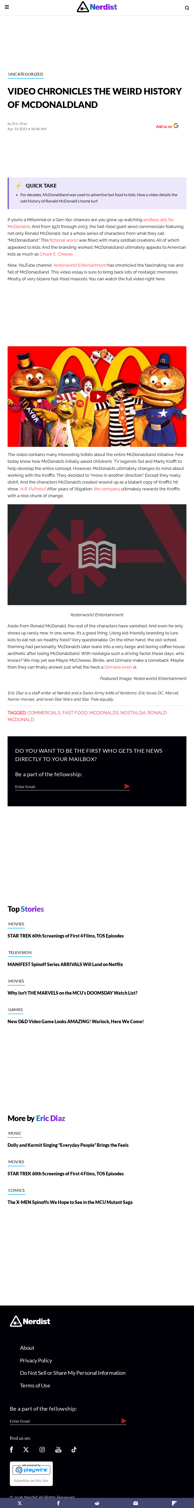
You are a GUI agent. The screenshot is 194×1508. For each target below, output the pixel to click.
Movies (16, 923)
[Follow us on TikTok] (74, 1451)
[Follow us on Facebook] (11, 1451)
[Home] (30, 1325)
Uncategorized (25, 74)
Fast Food (75, 712)
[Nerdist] (97, 7)
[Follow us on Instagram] (42, 1451)
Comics (16, 1190)
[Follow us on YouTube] (58, 1451)
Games (15, 1009)
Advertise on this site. (31, 1481)
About (27, 1347)
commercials (44, 712)
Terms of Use (35, 1385)
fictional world (64, 240)
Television (20, 952)
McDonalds (104, 712)
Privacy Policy (36, 1360)
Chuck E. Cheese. (57, 254)
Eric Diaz (19, 123)
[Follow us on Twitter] (26, 1451)
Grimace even (118, 667)
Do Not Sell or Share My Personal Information (73, 1372)
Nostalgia (133, 712)
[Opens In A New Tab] (31, 1469)
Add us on (163, 127)
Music (15, 1133)
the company (107, 489)
